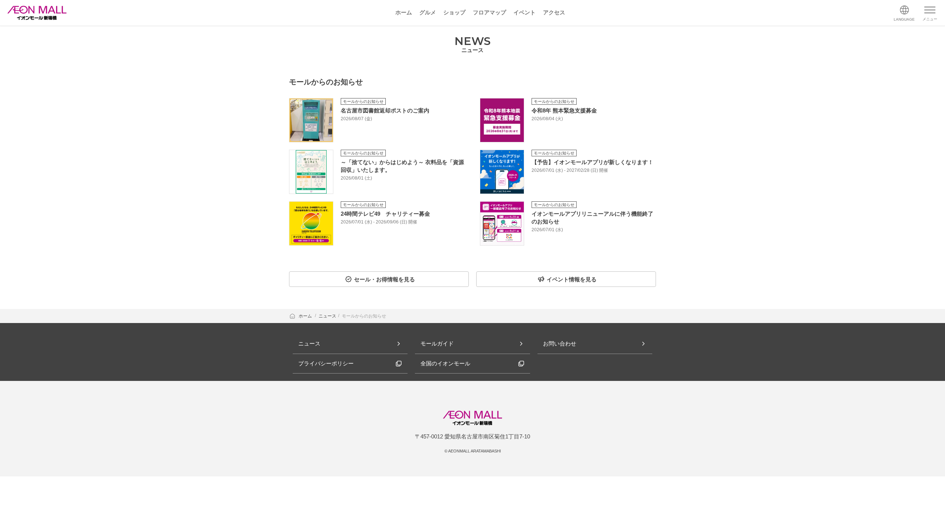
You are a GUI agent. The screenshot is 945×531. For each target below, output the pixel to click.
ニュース (327, 316)
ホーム (306, 316)
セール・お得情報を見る (384, 279)
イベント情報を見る (572, 279)
